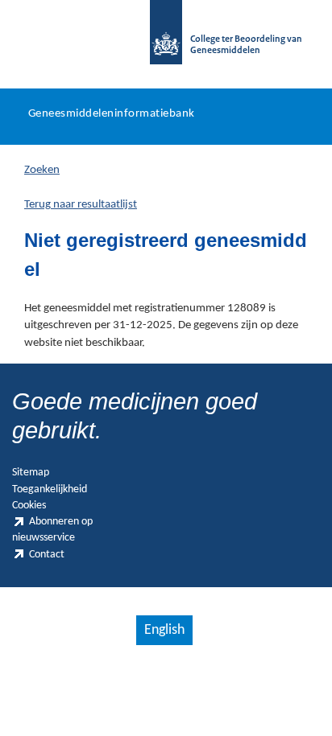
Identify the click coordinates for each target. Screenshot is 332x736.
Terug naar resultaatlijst (80, 205)
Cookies (29, 505)
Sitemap (30, 472)
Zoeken (42, 170)
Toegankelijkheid (49, 489)
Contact (46, 554)
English (164, 630)
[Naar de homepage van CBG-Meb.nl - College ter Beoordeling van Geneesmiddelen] (166, 40)
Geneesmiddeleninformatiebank (111, 114)
